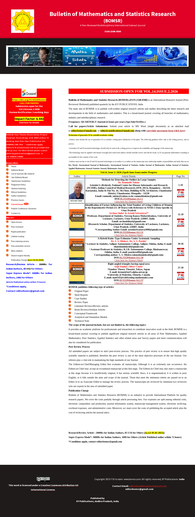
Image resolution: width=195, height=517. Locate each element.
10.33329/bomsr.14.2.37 (131, 280)
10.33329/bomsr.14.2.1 (131, 199)
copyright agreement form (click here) (165, 130)
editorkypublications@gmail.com (148, 485)
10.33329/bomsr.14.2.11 (131, 232)
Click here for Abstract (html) (129, 201)
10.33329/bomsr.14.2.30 (131, 257)
